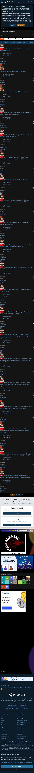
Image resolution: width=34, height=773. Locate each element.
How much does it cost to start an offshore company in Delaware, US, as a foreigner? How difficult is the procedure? (17, 430)
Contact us (3, 687)
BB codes (3, 732)
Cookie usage (4, 734)
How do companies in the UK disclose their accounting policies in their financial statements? (14, 158)
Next (17, 494)
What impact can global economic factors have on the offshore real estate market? (16, 268)
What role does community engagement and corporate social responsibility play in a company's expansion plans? (14, 336)
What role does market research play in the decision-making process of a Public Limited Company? (17, 407)
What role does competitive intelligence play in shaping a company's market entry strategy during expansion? (15, 384)
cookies (13, 758)
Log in (17, 525)
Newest (19, 42)
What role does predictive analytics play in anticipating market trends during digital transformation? (16, 476)
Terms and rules (11, 687)
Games (2, 724)
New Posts (19, 730)
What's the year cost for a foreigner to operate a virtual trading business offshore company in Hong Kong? (16, 454)
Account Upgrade (12, 705)
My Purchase (20, 718)
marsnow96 (3, 127)
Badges (2, 720)
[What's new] (28, 1)
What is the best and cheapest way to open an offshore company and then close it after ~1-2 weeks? (15, 201)
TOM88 (2, 375)
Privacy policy (20, 687)
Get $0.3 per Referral (22, 720)
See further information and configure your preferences (17, 762)
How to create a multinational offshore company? (14, 92)
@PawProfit (25, 708)
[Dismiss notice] (31, 746)
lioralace (2, 63)
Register (18, 513)
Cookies (4, 685)
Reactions (19, 734)
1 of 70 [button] (12, 494)
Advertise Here (22, 705)
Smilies (2, 730)
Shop (2, 716)
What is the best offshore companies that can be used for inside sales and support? (15, 113)
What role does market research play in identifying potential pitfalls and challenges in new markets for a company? (16, 360)
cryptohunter (7, 53)
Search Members (21, 732)
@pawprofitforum (13, 708)
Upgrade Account (21, 736)
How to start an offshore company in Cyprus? (13, 71)
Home (29, 687)
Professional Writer (8, 74)
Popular (13, 42)
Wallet (2, 718)
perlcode (2, 149)
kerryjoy (2, 104)
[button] (8, 685)
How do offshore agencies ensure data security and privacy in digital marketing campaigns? (16, 245)
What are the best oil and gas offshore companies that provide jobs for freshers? (16, 135)
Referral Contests (21, 722)
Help (26, 687)
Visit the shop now (25, 747)
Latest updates (5, 42)
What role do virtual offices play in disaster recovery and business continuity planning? (16, 312)
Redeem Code (20, 724)
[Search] (32, 1)
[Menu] (2, 2)
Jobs (2, 722)
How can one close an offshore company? (15, 179)
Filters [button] (30, 42)
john (1, 172)
